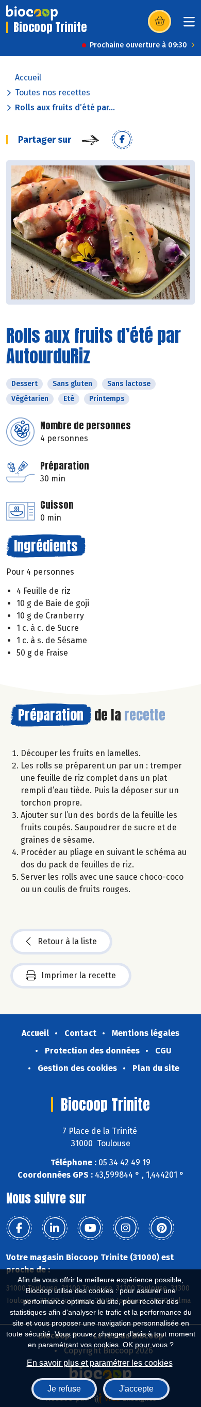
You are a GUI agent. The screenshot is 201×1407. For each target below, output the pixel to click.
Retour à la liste (67, 941)
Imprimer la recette (78, 975)
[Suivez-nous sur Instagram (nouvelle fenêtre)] (126, 1228)
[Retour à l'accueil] (32, 13)
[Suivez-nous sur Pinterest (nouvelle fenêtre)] (161, 1228)
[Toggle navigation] (189, 25)
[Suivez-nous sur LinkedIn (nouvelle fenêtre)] (55, 1228)
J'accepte (136, 1388)
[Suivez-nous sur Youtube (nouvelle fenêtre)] (90, 1228)
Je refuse (64, 1388)
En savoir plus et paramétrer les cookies (100, 1363)
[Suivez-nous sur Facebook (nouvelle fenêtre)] (19, 1228)
